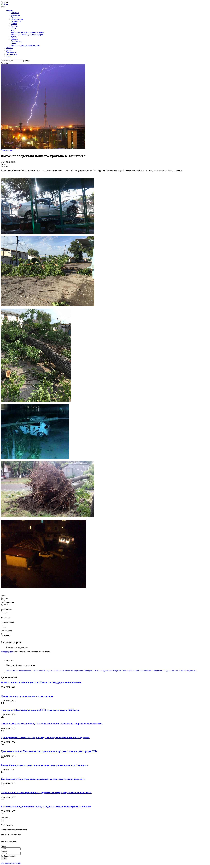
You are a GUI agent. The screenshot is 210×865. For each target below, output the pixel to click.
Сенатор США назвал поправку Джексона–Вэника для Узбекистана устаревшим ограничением (51, 723)
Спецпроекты (11, 52)
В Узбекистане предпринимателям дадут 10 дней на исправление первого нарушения (46, 806)
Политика (15, 13)
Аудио (13, 37)
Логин (3, 846)
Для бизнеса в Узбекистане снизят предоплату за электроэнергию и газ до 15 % (43, 779)
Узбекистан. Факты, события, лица (25, 45)
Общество (15, 17)
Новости (9, 10)
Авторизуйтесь (7, 652)
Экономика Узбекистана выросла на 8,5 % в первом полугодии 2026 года (40, 710)
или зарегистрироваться (11, 863)
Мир (12, 30)
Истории (14, 39)
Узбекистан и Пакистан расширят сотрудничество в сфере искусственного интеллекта (46, 792)
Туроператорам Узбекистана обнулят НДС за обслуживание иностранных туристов (45, 737)
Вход (8, 56)
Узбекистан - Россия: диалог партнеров (27, 35)
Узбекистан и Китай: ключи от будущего (27, 32)
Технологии (16, 21)
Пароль (4, 851)
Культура (14, 26)
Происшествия (17, 19)
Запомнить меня (10, 856)
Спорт (13, 28)
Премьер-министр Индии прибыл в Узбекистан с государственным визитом (41, 682)
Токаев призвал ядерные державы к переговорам (27, 696)
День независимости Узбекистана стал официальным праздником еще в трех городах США (49, 751)
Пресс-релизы (16, 41)
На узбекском (11, 54)
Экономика (15, 15)
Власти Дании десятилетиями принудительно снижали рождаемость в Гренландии (44, 765)
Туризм (14, 24)
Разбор (13, 43)
